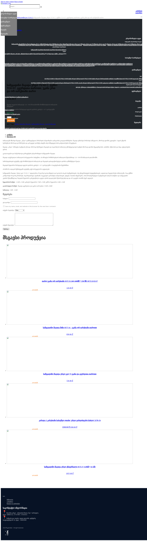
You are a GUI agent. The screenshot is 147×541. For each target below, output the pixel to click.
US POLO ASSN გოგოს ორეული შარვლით (81, 83)
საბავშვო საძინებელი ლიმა (113, 63)
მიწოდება (10, 500)
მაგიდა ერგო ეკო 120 (126, 44)
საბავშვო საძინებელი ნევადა (64, 63)
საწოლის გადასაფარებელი (78, 66)
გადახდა (139, 13)
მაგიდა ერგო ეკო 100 (113, 44)
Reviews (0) (11, 137)
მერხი (17, 124)
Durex (6, 118)
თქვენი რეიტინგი (9, 210)
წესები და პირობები (13, 504)
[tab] (70, 135)
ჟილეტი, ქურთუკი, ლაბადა (83, 87)
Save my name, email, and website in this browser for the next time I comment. (30, 206)
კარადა (88, 66)
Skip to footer (18, 2)
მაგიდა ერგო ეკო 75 (76, 44)
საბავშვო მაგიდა (25, 124)
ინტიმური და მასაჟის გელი (12, 114)
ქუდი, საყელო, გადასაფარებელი (120, 87)
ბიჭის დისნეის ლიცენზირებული (114, 78)
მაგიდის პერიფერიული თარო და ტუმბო (94, 45)
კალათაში (35, 289)
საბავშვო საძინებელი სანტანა (80, 63)
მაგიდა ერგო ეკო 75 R (88, 44)
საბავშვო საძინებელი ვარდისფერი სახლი (73, 64)
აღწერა (10, 135)
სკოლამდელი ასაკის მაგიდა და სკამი (131, 45)
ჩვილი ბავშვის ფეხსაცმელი (20, 97)
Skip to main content (7, 2)
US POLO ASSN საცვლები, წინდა (132, 78)
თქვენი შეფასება (9, 225)
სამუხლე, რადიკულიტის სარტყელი (101, 87)
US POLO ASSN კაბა (99, 83)
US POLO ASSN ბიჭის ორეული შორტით (94, 78)
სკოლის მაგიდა (50, 124)
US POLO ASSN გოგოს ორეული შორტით (57, 83)
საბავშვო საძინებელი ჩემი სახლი (94, 64)
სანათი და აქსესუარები (114, 45)
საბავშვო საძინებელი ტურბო (112, 64)
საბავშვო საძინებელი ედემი (97, 63)
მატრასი (67, 66)
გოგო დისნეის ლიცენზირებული (114, 83)
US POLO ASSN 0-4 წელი (38, 83)
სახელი (6, 198)
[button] (73, 39)
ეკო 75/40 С (29, 17)
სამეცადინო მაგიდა (37, 124)
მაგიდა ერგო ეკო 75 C (100, 44)
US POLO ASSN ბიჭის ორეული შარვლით (71, 78)
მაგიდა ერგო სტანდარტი (75, 45)
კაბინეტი (139, 11)
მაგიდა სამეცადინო (18, 17)
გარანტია (10, 502)
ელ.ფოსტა (7, 202)
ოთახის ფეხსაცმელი (136, 87)
